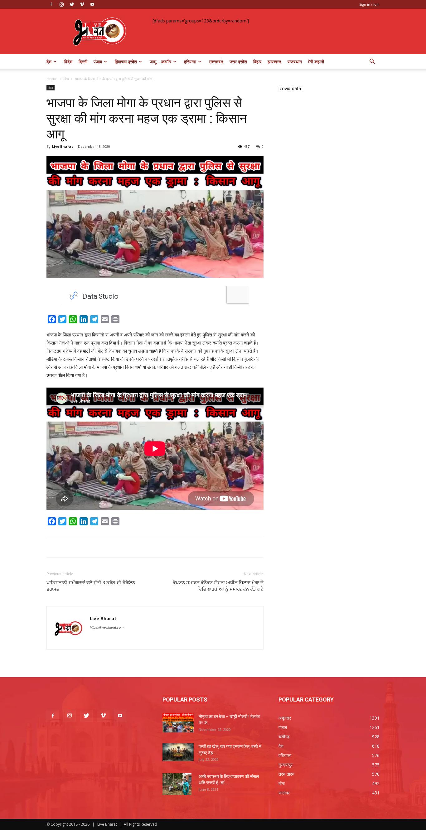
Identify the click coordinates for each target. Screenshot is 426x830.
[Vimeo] (82, 4)
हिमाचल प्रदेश (126, 62)
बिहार (257, 62)
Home (51, 78)
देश (48, 62)
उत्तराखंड (216, 62)
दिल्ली (83, 62)
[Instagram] (61, 4)
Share (128, 320)
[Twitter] (71, 4)
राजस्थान (295, 62)
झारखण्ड (274, 62)
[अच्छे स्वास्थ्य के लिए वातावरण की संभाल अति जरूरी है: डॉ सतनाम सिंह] (176, 784)
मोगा (66, 78)
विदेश (68, 62)
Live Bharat (62, 146)
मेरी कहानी (316, 62)
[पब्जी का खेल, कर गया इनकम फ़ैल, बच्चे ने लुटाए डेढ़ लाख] (178, 752)
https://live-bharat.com (106, 627)
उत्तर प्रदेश (238, 62)
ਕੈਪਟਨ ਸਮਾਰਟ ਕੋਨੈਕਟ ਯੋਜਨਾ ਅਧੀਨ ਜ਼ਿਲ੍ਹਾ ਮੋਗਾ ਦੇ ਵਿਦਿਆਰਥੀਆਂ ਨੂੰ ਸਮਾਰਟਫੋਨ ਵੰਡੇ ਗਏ (218, 586)
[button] (372, 62)
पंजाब (98, 62)
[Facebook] (51, 4)
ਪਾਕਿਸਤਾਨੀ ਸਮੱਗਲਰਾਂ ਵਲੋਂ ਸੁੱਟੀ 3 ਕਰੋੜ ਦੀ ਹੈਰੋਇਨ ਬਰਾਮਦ (90, 586)
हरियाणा (190, 62)
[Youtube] (92, 4)
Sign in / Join (369, 4)
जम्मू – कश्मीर (160, 62)
